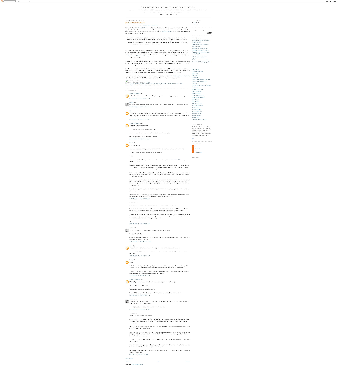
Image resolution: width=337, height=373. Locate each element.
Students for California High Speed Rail (201, 62)
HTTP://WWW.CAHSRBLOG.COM (168, 14)
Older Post (188, 361)
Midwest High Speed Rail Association (201, 79)
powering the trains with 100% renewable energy (137, 56)
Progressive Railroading (198, 89)
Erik (130, 111)
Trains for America (196, 115)
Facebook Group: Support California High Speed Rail (200, 53)
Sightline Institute (196, 93)
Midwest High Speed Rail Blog (199, 81)
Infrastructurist (195, 73)
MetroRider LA (195, 77)
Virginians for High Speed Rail (199, 119)
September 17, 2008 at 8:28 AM (139, 199)
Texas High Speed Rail (197, 105)
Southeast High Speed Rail (198, 97)
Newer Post (128, 361)
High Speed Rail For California (199, 56)
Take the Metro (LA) (197, 103)
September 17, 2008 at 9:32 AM (139, 224)
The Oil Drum (195, 107)
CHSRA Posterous (196, 42)
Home (158, 361)
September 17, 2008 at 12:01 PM (140, 241)
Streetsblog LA (195, 99)
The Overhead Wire (196, 109)
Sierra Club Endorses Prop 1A (135, 23)
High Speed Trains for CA (198, 58)
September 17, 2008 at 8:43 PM (139, 295)
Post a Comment (129, 358)
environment (165, 83)
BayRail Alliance (196, 46)
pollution (175, 83)
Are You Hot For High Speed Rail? (200, 44)
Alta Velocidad (195, 69)
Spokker (131, 102)
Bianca (194, 146)
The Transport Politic (197, 111)
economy (158, 83)
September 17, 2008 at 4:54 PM (139, 275)
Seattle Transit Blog (197, 91)
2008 (195, 25)
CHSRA (148, 83)
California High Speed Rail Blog (168, 7)
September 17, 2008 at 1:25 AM (139, 119)
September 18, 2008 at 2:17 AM (139, 309)
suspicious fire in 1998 (174, 160)
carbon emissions (140, 83)
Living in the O (195, 75)
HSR (170, 83)
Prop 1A (181, 83)
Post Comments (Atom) (137, 364)
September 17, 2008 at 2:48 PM (139, 256)
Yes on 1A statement (166, 31)
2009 (195, 22)
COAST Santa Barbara (197, 71)
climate (153, 83)
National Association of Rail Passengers (201, 85)
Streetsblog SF (195, 101)
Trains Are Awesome (197, 113)
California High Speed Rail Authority (201, 40)
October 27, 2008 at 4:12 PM (138, 354)
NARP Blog (195, 87)
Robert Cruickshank (197, 152)
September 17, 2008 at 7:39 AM (139, 139)
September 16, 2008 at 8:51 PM (139, 98)
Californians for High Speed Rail (200, 48)
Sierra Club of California (141, 28)
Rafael (131, 143)
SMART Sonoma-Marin (198, 95)
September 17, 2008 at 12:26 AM (140, 107)
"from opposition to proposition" (182, 76)
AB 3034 (132, 83)
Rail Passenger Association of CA (200, 60)
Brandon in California (134, 93)
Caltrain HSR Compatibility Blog (200, 50)
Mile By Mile (195, 83)
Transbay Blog (195, 117)
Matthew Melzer (196, 148)
